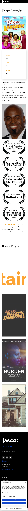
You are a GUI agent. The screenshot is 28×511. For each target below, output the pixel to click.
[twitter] (3, 457)
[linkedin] (10, 457)
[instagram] (7, 457)
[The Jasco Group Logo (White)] (6, 0)
